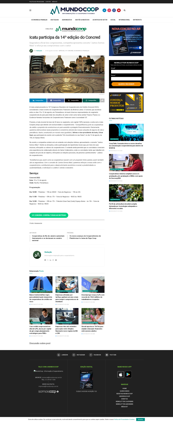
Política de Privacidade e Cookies (124, 419)
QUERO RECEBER (126, 84)
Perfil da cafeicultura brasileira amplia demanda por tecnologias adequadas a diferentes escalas (123, 206)
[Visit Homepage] (74, 10)
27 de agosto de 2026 (62, 304)
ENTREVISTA (137, 20)
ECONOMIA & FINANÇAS (39, 20)
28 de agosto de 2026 (36, 304)
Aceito (140, 419)
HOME (125, 388)
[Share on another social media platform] (102, 100)
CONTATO (48, 1)
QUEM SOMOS (124, 391)
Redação (39, 50)
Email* (113, 68)
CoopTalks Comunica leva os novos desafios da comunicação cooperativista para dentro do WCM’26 (126, 146)
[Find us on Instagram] (109, 10)
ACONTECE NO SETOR (100, 20)
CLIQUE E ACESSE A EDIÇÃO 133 (86, 391)
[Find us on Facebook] (114, 10)
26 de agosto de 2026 (36, 336)
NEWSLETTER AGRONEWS (124, 404)
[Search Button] (124, 10)
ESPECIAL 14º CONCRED (66, 50)
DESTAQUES (55, 20)
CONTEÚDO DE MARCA (38, 322)
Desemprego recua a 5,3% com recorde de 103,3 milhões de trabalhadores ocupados (92, 297)
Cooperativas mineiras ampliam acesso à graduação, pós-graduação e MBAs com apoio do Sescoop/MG (126, 176)
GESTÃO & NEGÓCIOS (82, 20)
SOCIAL (113, 20)
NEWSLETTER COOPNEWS (124, 401)
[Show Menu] (30, 10)
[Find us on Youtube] (119, 10)
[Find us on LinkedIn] (104, 10)
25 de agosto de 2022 (51, 50)
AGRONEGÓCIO (67, 20)
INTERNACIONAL (124, 20)
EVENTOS (124, 399)
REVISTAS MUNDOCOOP (124, 393)
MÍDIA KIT (54, 1)
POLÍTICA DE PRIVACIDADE (36, 1)
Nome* (113, 75)
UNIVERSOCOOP (124, 396)
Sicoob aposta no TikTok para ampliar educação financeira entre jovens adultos (92, 329)
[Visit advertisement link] (126, 40)
